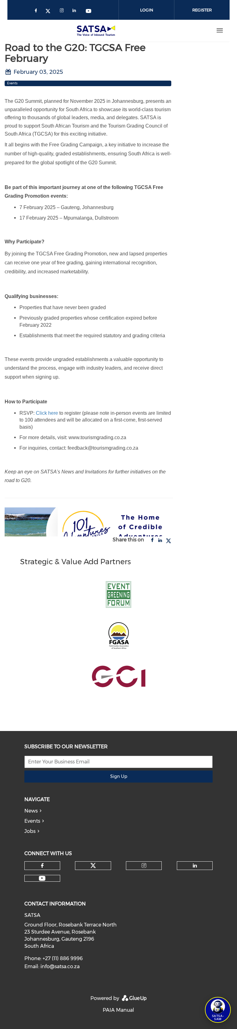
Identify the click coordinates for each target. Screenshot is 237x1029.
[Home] (97, 30)
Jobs (29, 831)
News (31, 811)
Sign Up (118, 776)
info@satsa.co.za (60, 966)
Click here (46, 413)
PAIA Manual (118, 1010)
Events (32, 821)
